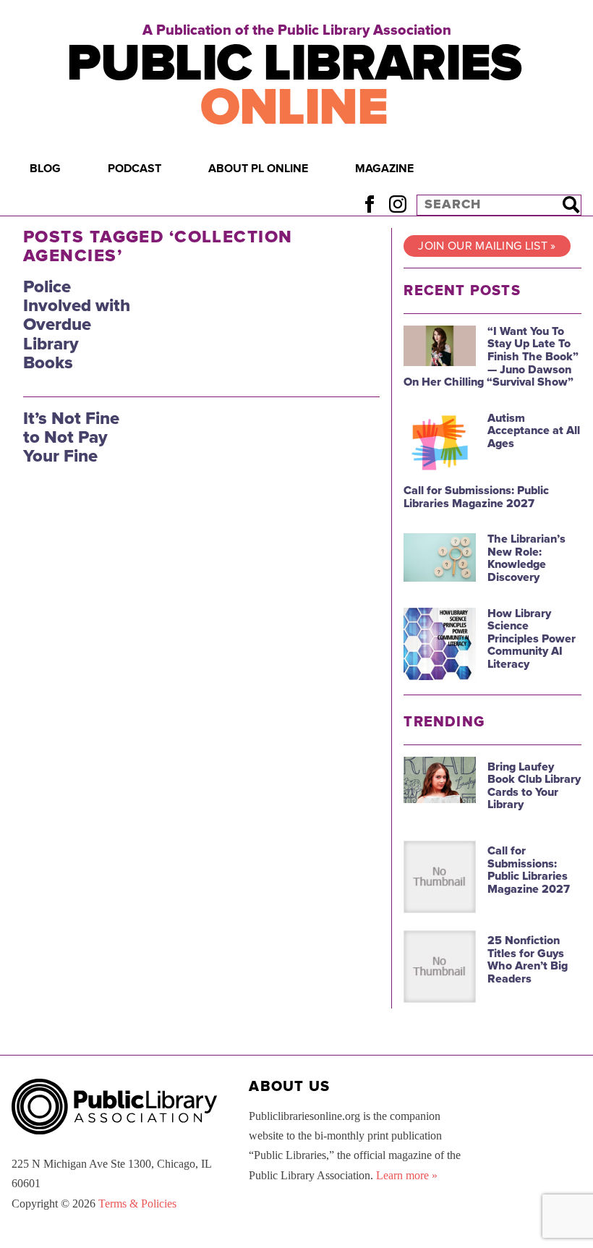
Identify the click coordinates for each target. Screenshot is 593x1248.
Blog (45, 168)
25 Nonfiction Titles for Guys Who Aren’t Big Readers (527, 959)
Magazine (384, 168)
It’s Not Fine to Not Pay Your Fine (71, 437)
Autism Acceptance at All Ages (533, 431)
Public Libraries (294, 85)
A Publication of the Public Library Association (296, 30)
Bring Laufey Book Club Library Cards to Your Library (534, 786)
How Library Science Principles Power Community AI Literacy (531, 638)
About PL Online (258, 168)
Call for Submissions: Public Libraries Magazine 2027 (476, 497)
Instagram (397, 204)
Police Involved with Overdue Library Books (76, 325)
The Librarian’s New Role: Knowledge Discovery (526, 558)
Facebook (369, 204)
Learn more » (407, 1175)
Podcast (134, 168)
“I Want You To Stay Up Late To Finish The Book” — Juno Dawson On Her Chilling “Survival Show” (491, 356)
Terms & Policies (137, 1203)
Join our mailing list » (486, 246)
